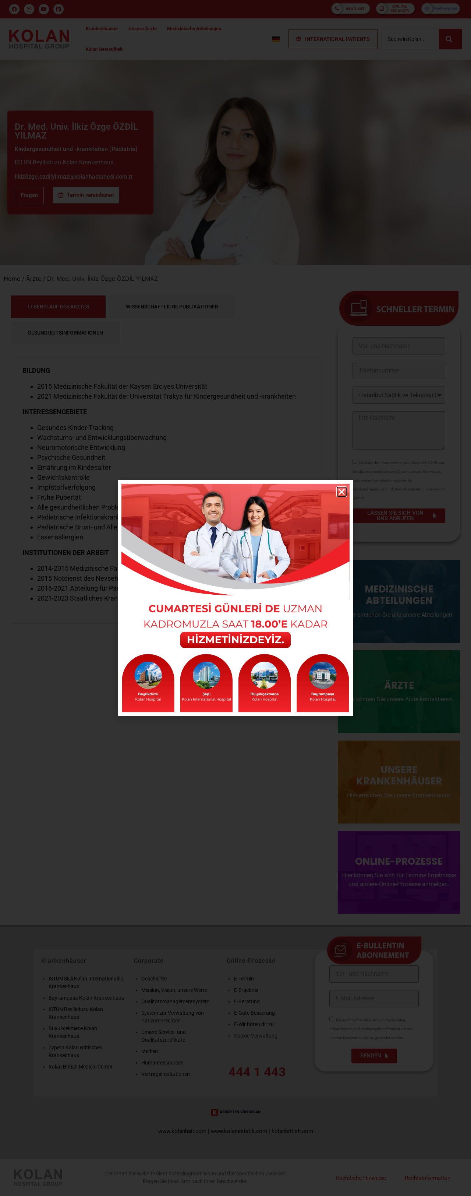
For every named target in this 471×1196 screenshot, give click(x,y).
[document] (235, 598)
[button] (341, 491)
